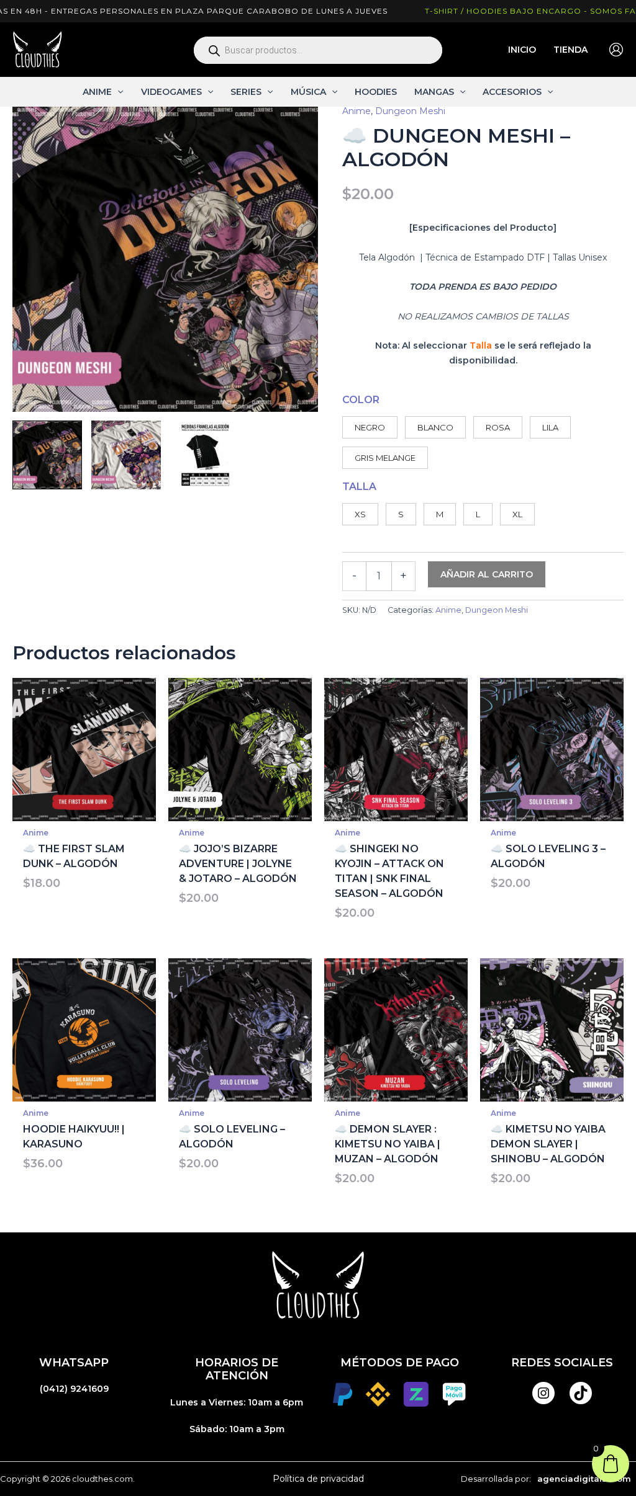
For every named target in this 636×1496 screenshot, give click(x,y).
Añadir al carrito (486, 574)
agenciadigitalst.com (584, 1479)
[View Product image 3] (205, 455)
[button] (117, 92)
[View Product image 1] (47, 455)
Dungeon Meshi (410, 111)
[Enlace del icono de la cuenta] (616, 49)
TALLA (359, 486)
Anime (356, 111)
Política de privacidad (318, 1478)
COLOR (360, 400)
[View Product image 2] (126, 455)
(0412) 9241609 (74, 1388)
